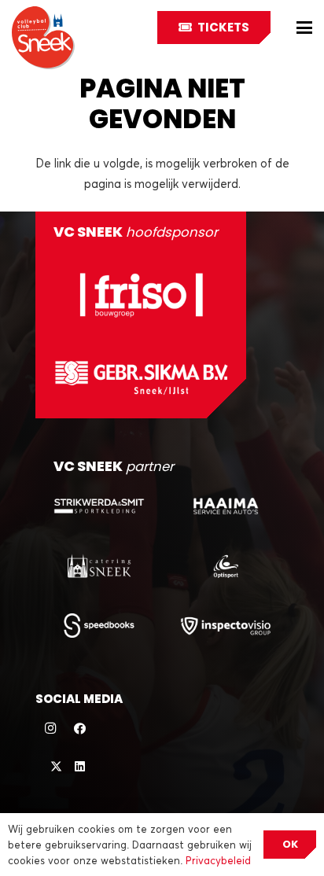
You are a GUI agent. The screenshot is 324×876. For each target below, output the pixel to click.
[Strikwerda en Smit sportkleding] (99, 506)
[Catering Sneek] (99, 566)
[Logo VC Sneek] (43, 37)
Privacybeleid (218, 860)
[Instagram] (50, 729)
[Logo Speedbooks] (99, 625)
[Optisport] (225, 566)
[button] (304, 27)
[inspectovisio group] (225, 625)
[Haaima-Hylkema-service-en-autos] (225, 506)
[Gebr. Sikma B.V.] (141, 377)
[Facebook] (80, 729)
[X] (50, 767)
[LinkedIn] (80, 767)
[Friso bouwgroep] (141, 294)
